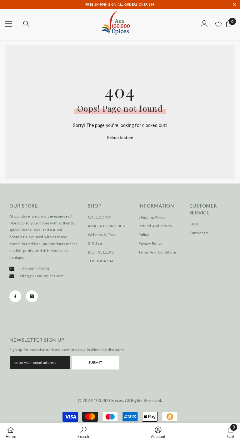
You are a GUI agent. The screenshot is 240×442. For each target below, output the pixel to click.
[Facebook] (15, 296)
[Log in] (204, 23)
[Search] (26, 24)
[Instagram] (32, 296)
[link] (83, 432)
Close (234, 4)
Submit (95, 362)
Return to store (120, 137)
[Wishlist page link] (218, 24)
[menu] (8, 24)
